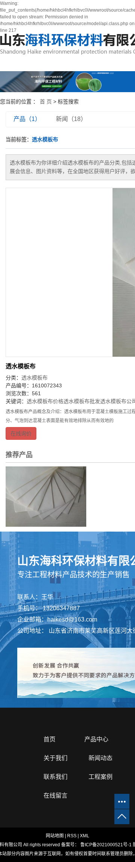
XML (84, 835)
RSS (71, 835)
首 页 (46, 102)
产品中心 (96, 739)
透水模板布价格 (45, 401)
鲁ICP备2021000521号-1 (106, 844)
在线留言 (56, 795)
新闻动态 (100, 758)
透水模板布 (21, 366)
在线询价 (21, 433)
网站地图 (55, 835)
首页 (50, 739)
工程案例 (100, 777)
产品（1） (27, 119)
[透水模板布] (46, 496)
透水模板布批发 (81, 401)
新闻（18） (71, 119)
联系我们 (56, 777)
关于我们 (56, 758)
